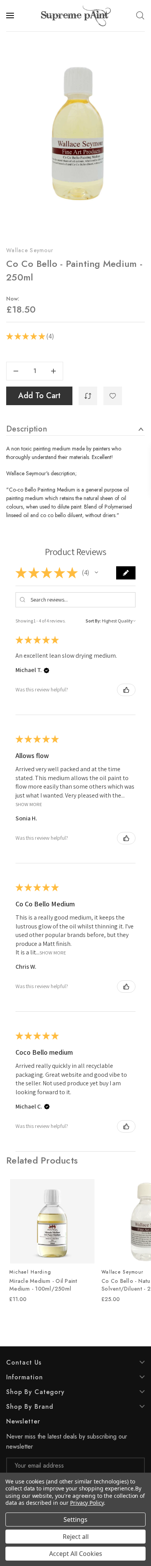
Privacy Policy (87, 1502)
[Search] (140, 15)
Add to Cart (39, 395)
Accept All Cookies (75, 1553)
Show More (28, 804)
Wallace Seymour (29, 250)
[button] (96, 572)
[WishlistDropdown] (112, 396)
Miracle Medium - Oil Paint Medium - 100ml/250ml (43, 1285)
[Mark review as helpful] (126, 690)
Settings (75, 1519)
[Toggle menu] (10, 15)
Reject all (76, 1536)
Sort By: (93, 621)
